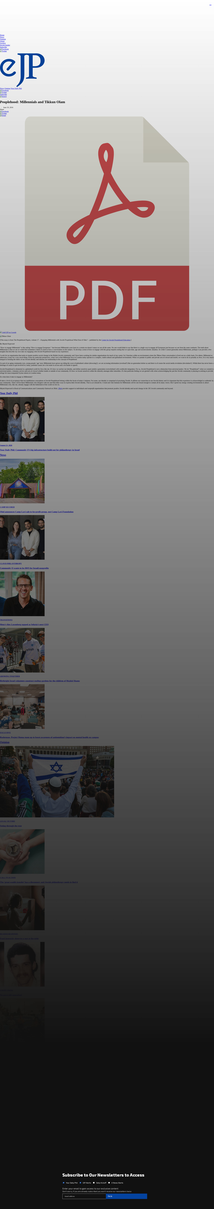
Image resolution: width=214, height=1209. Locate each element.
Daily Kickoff (101, 1183)
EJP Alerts (87, 1183)
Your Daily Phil (72, 1183)
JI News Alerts (117, 1183)
